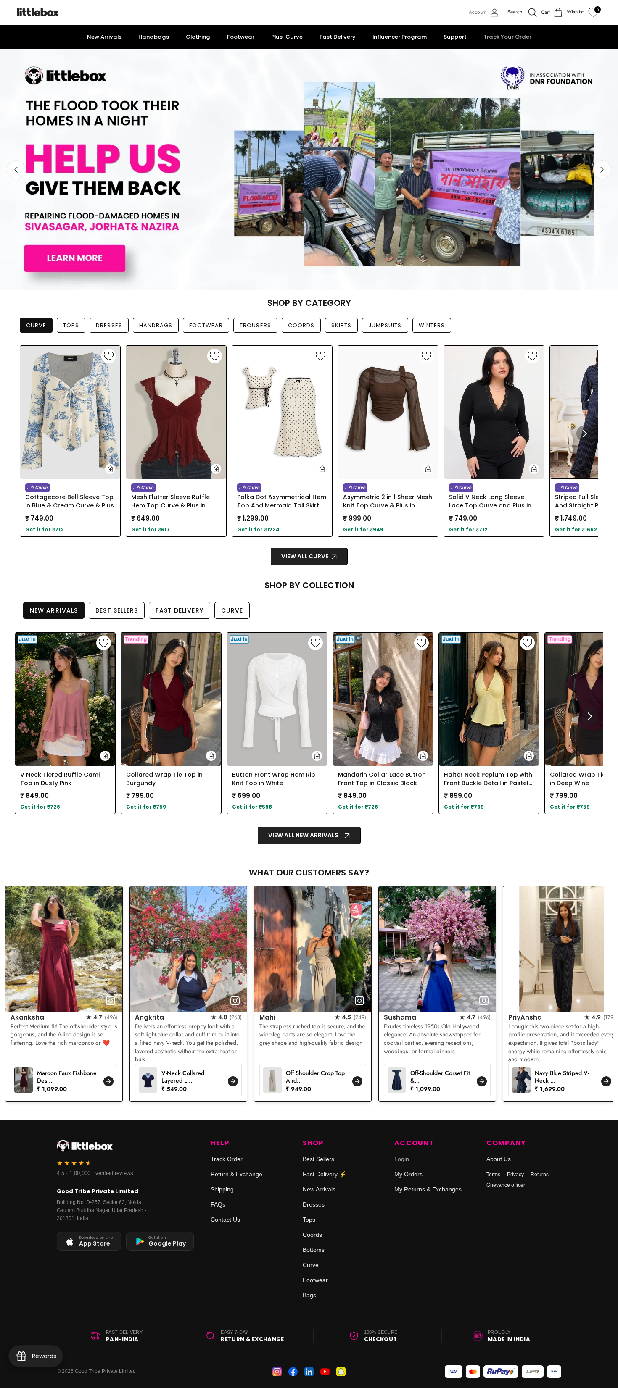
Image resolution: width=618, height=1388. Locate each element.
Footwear (315, 1280)
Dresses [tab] (109, 325)
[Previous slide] (16, 169)
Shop (313, 1143)
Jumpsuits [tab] (384, 325)
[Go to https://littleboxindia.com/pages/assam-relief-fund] (309, 169)
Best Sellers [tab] (116, 610)
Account (414, 1143)
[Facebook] (293, 1371)
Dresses (314, 1204)
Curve (311, 1265)
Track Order (227, 1159)
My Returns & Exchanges (428, 1189)
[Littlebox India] (38, 12)
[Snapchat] (341, 1371)
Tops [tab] (71, 325)
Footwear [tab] (206, 325)
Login (401, 1159)
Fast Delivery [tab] (179, 610)
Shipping (222, 1189)
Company (506, 1143)
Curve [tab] (36, 325)
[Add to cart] (110, 469)
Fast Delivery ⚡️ (324, 1174)
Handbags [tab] (155, 325)
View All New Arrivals (303, 835)
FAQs (218, 1204)
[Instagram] (277, 1371)
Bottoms (314, 1249)
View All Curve (305, 556)
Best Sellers (318, 1159)
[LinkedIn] (309, 1371)
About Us (498, 1159)
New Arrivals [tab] (54, 610)
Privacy (515, 1175)
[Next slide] (602, 169)
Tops (309, 1219)
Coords (312, 1234)
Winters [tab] (432, 325)
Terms (493, 1175)
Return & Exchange (236, 1174)
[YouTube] (325, 1371)
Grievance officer (505, 1185)
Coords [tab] (301, 325)
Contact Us (225, 1219)
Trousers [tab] (255, 325)
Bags (309, 1295)
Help (220, 1143)
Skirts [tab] (341, 325)
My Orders (408, 1174)
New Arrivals (319, 1189)
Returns (540, 1175)
